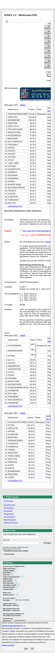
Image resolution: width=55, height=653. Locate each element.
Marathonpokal (10, 520)
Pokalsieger (8, 501)
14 (14, 578)
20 (17, 587)
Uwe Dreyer (7, 620)
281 (16, 589)
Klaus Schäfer (7, 581)
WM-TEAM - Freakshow (11, 610)
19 (17, 568)
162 (12, 600)
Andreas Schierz (8, 594)
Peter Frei (6, 574)
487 (18, 585)
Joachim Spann (8, 589)
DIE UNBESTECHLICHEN (12, 615)
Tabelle (22, 105)
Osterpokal (8, 511)
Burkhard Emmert (9, 587)
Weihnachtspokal (11, 523)
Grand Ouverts (9, 554)
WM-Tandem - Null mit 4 (11, 605)
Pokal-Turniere (12, 497)
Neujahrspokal (9, 505)
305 (16, 594)
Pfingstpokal (9, 514)
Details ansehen (8, 645)
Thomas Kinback (8, 570)
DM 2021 (49, 419)
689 (12, 574)
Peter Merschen (8, 583)
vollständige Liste (15, 206)
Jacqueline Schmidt (9, 585)
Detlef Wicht (7, 572)
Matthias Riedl (7, 578)
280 (16, 583)
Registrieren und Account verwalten (16, 550)
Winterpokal (8, 508)
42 (13, 572)
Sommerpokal (9, 517)
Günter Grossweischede (11, 576)
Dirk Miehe (6, 600)
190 (15, 581)
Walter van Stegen (9, 568)
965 (22, 576)
